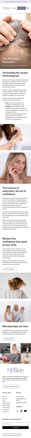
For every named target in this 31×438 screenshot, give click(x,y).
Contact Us (5, 412)
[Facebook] (17, 411)
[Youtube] (25, 411)
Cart (14, 8)
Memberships (6, 405)
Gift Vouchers (6, 403)
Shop (3, 401)
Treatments (5, 409)
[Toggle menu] (28, 8)
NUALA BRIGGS (18, 2)
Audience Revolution (15, 435)
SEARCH (7, 2)
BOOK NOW (21, 8)
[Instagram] (21, 411)
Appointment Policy (21, 402)
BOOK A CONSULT (9, 269)
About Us (4, 399)
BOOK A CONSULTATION (10, 386)
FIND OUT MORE (8, 339)
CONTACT (25, 2)
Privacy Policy (20, 396)
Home (4, 396)
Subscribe (15, 427)
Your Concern (6, 407)
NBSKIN (12, 2)
